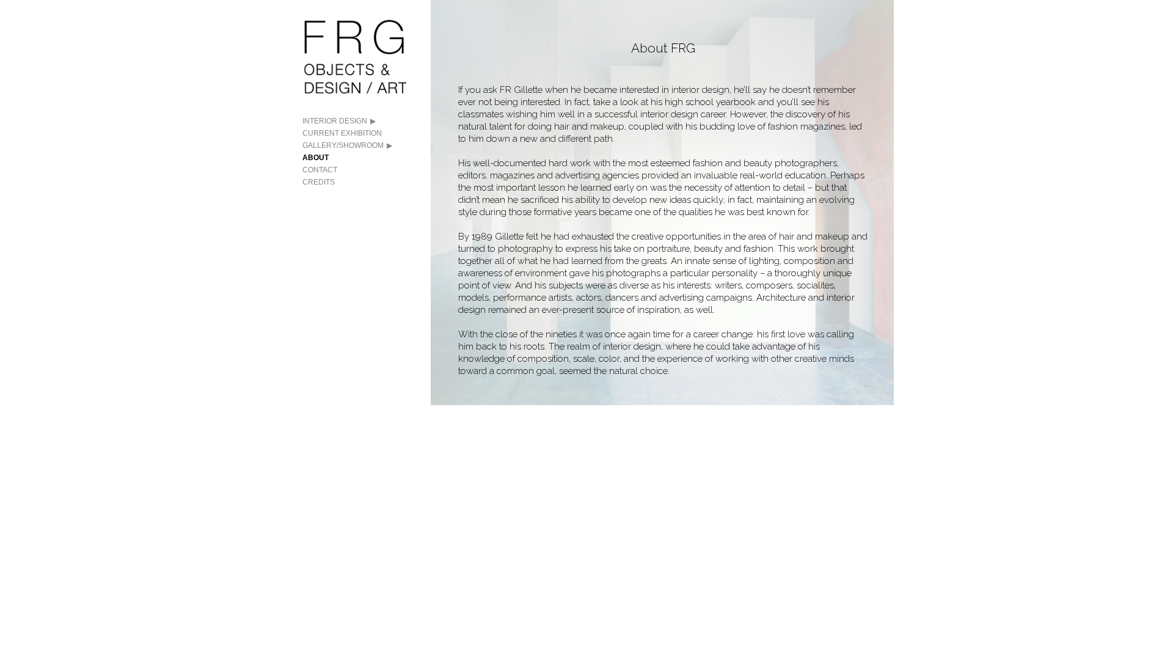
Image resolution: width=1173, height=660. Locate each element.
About (315, 157)
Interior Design (334, 121)
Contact (319, 170)
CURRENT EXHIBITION (342, 133)
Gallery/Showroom (343, 145)
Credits (318, 182)
